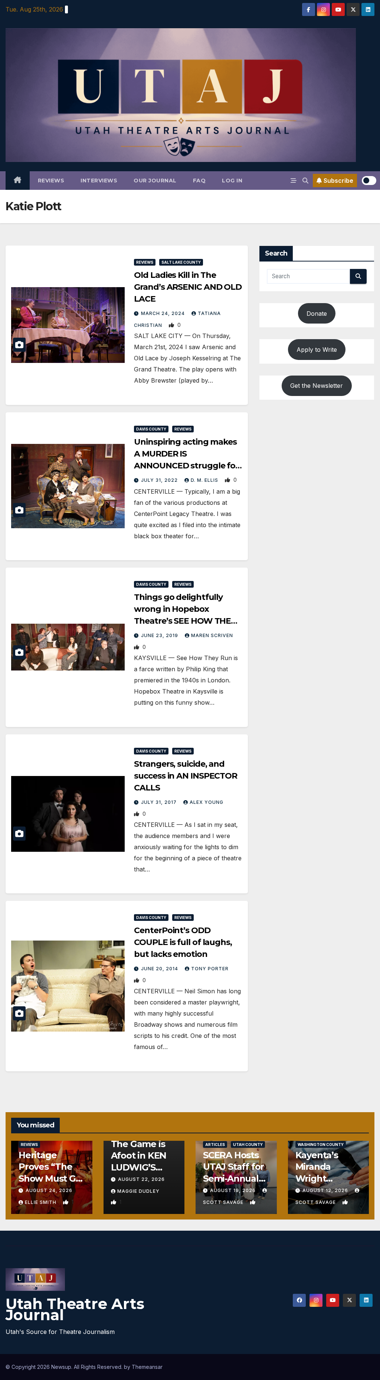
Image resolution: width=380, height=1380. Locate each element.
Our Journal (155, 180)
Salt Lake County (181, 262)
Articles (215, 1144)
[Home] (18, 180)
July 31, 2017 (159, 802)
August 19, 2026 (233, 1190)
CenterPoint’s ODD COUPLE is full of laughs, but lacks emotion (183, 942)
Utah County (248, 1144)
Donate (317, 313)
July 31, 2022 (160, 480)
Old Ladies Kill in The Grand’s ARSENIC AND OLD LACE (188, 287)
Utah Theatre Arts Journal (75, 1309)
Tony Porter (210, 968)
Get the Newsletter (316, 385)
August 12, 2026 (326, 1190)
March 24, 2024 (163, 313)
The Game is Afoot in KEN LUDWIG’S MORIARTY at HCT (140, 1167)
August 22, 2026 (141, 1179)
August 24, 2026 (49, 1190)
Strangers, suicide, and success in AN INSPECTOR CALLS (185, 776)
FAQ (199, 180)
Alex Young (206, 802)
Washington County (321, 1144)
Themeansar (147, 1367)
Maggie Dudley (138, 1191)
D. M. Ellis (205, 480)
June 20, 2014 (160, 968)
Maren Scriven (212, 635)
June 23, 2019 (160, 635)
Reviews (51, 180)
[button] (305, 180)
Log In (232, 180)
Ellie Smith (41, 1202)
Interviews (99, 180)
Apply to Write (317, 349)
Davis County (151, 429)
